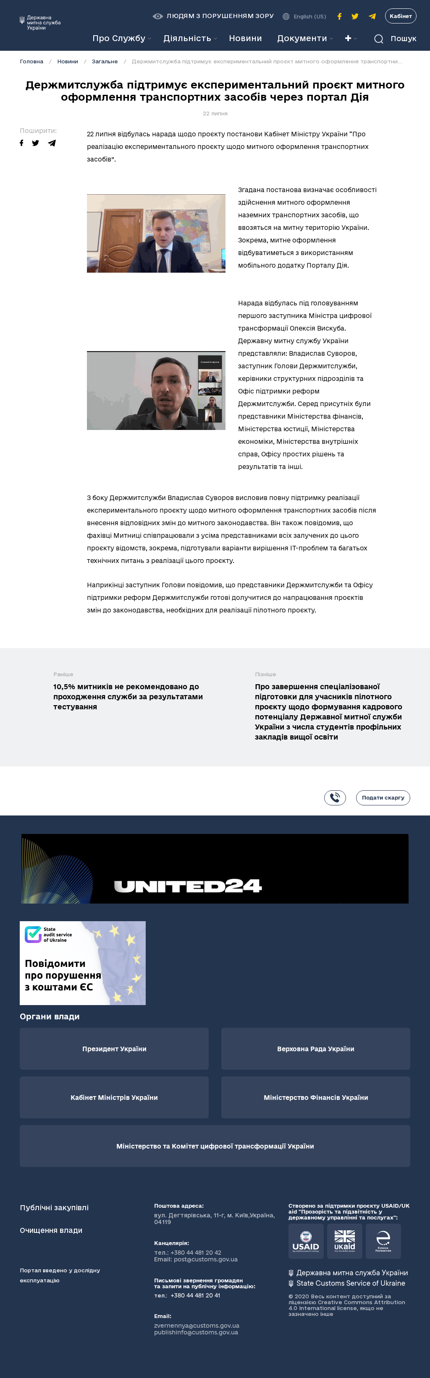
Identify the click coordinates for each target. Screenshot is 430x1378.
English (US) (310, 16)
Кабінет (401, 16)
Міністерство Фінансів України (316, 1097)
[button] (213, 16)
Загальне (105, 61)
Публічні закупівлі (54, 1207)
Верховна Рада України (315, 1048)
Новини (67, 61)
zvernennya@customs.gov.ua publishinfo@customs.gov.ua (196, 1329)
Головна (31, 61)
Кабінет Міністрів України (114, 1097)
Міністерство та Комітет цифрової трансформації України (215, 1146)
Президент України (114, 1048)
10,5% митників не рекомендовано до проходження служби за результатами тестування (128, 696)
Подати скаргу (383, 797)
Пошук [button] (402, 38)
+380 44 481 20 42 (195, 1252)
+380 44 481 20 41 (194, 1295)
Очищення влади (52, 1230)
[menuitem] (245, 38)
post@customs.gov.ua (206, 1259)
